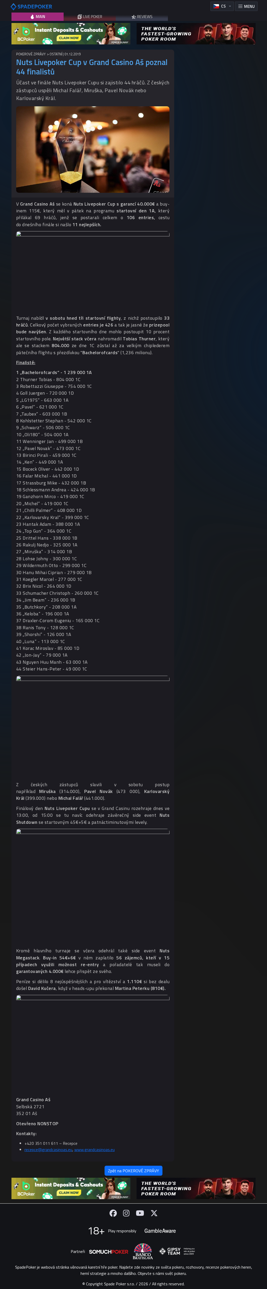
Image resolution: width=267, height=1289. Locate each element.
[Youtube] (140, 1213)
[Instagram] (126, 1213)
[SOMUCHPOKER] (108, 1251)
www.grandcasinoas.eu (94, 1149)
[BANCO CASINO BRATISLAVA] (142, 1251)
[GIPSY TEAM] (177, 1251)
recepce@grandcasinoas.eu (48, 1149)
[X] (154, 1213)
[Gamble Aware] (160, 1231)
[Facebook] (113, 1213)
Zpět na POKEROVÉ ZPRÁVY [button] (133, 1171)
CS (223, 6)
